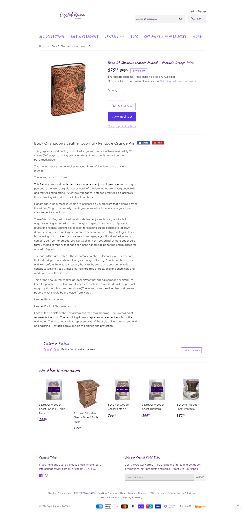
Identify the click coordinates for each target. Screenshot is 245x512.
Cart (199, 19)
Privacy (160, 493)
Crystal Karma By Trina (58, 506)
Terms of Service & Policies (181, 493)
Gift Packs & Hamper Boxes (165, 36)
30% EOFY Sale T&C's (84, 493)
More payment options (122, 126)
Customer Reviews (137, 493)
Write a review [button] (191, 350)
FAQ (152, 493)
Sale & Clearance (84, 36)
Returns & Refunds (109, 497)
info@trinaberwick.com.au (55, 468)
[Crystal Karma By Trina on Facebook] (41, 476)
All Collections (51, 36)
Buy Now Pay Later (107, 493)
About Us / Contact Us (59, 493)
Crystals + (114, 36)
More (196, 36)
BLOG (134, 36)
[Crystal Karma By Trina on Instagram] (46, 476)
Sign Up (200, 477)
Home (42, 46)
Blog (122, 493)
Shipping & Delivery (132, 497)
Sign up (202, 11)
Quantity (112, 90)
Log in (191, 11)
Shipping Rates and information (179, 81)
